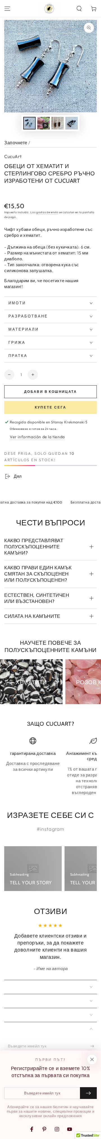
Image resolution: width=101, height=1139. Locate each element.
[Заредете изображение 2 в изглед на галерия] (57, 123)
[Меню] (7, 8)
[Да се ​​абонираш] (93, 1046)
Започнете (15, 142)
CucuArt (13, 156)
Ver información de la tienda (37, 436)
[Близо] (92, 1059)
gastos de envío (47, 212)
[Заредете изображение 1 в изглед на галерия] (29, 123)
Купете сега (50, 407)
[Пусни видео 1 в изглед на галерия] (43, 123)
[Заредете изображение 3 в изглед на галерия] (71, 123)
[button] (79, 8)
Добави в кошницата (50, 391)
